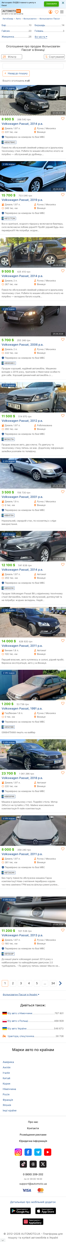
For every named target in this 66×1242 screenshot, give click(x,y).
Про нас (33, 1121)
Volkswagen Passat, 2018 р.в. (22, 778)
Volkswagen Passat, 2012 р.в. (22, 420)
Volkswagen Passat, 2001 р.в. (22, 496)
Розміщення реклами (33, 1134)
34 (53, 983)
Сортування (56, 56)
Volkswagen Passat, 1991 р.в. (22, 708)
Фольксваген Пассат (49, 18)
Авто (18, 18)
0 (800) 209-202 (33, 1174)
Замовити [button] (51, 3)
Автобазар (8, 18)
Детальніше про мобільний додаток (33, 1202)
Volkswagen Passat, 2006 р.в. (22, 344)
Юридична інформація (33, 1141)
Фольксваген (30, 18)
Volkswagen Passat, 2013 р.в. (22, 935)
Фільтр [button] (12, 56)
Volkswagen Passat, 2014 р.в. (22, 123)
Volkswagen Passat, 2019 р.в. (22, 199)
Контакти (33, 1128)
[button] (63, 11)
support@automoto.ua (33, 1183)
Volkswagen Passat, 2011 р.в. (22, 645)
